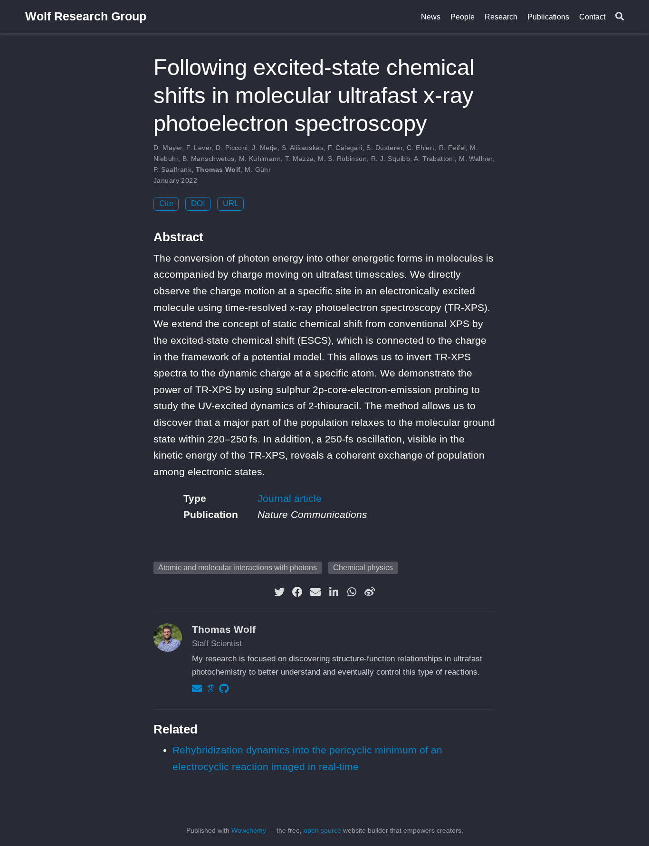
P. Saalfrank (172, 169)
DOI (198, 203)
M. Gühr (258, 169)
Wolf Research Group (85, 16)
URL (231, 203)
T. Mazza (299, 158)
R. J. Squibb (390, 158)
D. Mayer (167, 147)
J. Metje (264, 147)
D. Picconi (232, 147)
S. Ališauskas (303, 147)
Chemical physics (363, 568)
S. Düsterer (384, 147)
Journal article (290, 498)
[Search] (619, 16)
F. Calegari (345, 147)
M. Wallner (475, 158)
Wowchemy (248, 830)
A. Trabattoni (434, 158)
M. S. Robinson (342, 158)
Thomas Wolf (218, 169)
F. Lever (198, 147)
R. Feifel (452, 147)
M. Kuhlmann (260, 158)
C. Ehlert (421, 147)
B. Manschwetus (208, 158)
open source (322, 830)
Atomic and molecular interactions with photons (237, 568)
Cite (166, 203)
